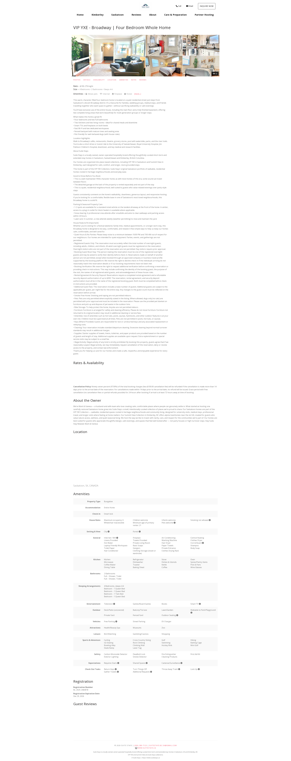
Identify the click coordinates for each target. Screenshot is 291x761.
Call (179, 6)
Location (112, 80)
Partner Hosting (204, 14)
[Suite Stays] (145, 6)
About (152, 14)
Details (86, 80)
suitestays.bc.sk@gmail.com (163, 745)
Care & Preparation (175, 14)
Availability (99, 80)
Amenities (123, 80)
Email (190, 6)
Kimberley (98, 14)
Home (80, 14)
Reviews (136, 14)
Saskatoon (117, 14)
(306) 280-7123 (140, 745)
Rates (133, 80)
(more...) (137, 94)
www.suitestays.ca (147, 748)
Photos (76, 80)
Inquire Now (207, 6)
